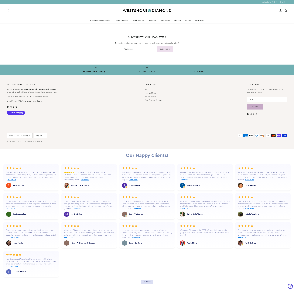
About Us (177, 20)
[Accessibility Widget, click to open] (290, 286)
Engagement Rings (121, 20)
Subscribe (165, 49)
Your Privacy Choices (153, 100)
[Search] (8, 10)
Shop (147, 89)
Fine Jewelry (152, 20)
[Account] (280, 10)
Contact (188, 20)
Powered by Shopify (35, 141)
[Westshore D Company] (147, 10)
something (149, 2)
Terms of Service (151, 93)
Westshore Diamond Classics (100, 20)
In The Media (199, 20)
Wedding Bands (138, 20)
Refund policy (150, 96)
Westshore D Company (20, 141)
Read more (12, 180)
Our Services (165, 20)
